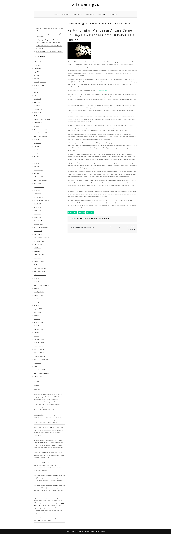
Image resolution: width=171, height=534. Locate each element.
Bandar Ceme (72, 212)
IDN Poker (37, 116)
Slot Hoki (36, 381)
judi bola (36, 332)
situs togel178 (38, 122)
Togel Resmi (37, 99)
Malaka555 (37, 288)
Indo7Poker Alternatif (40, 268)
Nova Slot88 (37, 204)
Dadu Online (37, 258)
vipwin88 (36, 139)
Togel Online (101, 14)
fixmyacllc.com (38, 197)
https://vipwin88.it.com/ (41, 370)
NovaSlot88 (37, 207)
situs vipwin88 (38, 68)
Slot (35, 95)
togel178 (36, 72)
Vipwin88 (36, 146)
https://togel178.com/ (40, 129)
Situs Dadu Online (54, 475)
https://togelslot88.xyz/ (41, 136)
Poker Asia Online (103, 90)
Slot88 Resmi (38, 231)
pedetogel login (38, 322)
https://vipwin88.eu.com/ (41, 359)
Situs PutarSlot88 (39, 244)
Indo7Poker (37, 248)
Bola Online (113, 14)
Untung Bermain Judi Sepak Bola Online (82, 227)
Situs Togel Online (39, 292)
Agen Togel (37, 389)
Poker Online (90, 14)
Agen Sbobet (37, 363)
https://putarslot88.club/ (41, 227)
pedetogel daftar (38, 415)
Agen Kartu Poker (39, 261)
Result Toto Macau (39, 221)
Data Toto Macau (39, 85)
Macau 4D (37, 251)
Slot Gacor (37, 105)
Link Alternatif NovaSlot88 (41, 200)
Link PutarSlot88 (39, 241)
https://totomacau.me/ (41, 180)
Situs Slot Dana (38, 295)
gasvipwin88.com (39, 187)
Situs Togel (37, 65)
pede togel (52, 427)
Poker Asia (90, 212)
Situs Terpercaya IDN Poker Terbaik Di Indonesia (49, 51)
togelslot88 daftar (39, 309)
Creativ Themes (100, 531)
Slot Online (65, 14)
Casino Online (77, 14)
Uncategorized (106, 218)
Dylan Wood (75, 218)
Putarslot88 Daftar (39, 353)
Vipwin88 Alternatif (39, 339)
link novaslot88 (38, 177)
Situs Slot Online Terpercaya (42, 119)
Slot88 (36, 149)
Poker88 (36, 385)
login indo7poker (39, 224)
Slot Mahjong (38, 234)
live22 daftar (49, 397)
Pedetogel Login (38, 109)
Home (56, 14)
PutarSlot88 (37, 217)
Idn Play (36, 92)
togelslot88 (37, 143)
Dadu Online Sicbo (39, 349)
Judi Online (81, 212)
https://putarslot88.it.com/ (42, 373)
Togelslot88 (37, 61)
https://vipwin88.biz (40, 82)
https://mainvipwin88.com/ (42, 133)
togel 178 (36, 126)
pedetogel (37, 302)
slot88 (36, 298)
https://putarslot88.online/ (42, 237)
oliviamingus (85, 4)
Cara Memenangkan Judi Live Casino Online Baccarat (122, 228)
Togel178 (36, 156)
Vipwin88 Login (38, 170)
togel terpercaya (38, 329)
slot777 (36, 366)
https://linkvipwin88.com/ (41, 285)
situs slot (36, 336)
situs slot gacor (38, 376)
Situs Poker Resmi (39, 254)
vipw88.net (37, 190)
